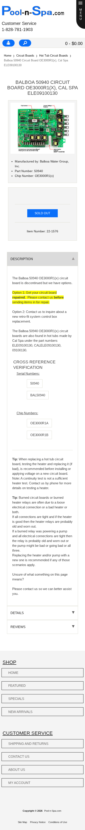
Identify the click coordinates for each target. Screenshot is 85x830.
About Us (16, 769)
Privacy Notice (38, 822)
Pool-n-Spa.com (52, 810)
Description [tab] (21, 259)
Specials (16, 699)
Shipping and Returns (28, 743)
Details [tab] (17, 613)
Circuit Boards (25, 55)
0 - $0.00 (74, 43)
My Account (19, 783)
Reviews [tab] (18, 627)
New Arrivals (20, 712)
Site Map (22, 822)
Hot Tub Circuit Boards (53, 55)
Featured (17, 685)
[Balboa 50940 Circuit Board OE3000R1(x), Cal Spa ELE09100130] (42, 152)
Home (7, 55)
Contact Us (18, 756)
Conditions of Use (57, 822)
